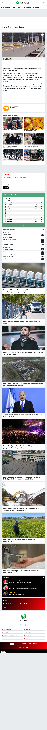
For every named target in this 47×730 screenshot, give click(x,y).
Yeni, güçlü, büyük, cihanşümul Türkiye (17, 594)
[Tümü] (43, 577)
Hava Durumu (28, 629)
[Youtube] (27, 625)
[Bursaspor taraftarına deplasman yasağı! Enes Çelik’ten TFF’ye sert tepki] (23, 338)
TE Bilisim (12, 107)
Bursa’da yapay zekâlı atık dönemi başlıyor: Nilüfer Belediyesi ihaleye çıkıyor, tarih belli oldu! (21, 478)
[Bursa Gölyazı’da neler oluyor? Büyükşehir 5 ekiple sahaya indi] (23, 306)
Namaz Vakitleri (7, 632)
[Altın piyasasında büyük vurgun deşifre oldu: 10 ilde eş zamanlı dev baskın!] (34, 122)
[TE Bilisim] (6, 108)
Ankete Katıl (7, 607)
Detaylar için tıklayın (23, 225)
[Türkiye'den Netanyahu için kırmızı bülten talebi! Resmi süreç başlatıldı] (23, 400)
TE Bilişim (26, 647)
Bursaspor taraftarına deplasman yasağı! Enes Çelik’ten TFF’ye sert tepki (23, 353)
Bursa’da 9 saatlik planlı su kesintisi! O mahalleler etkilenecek (20, 571)
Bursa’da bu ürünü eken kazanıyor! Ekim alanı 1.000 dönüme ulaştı (21, 540)
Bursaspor (29, 7)
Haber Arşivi (28, 638)
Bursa (2, 7)
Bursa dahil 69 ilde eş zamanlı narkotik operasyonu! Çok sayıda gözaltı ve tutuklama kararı (11, 146)
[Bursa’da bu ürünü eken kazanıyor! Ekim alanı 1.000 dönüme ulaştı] (23, 525)
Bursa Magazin (36, 7)
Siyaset (18, 7)
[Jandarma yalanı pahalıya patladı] (13, 122)
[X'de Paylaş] (6, 59)
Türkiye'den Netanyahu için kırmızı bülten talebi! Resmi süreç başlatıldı (23, 415)
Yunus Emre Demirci (14, 586)
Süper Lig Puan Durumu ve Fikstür (10, 635)
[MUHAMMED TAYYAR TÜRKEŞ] (5, 581)
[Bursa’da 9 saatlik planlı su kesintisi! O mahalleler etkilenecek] (23, 556)
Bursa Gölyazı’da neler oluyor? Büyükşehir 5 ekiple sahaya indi (21, 322)
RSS (12, 643)
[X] (22, 625)
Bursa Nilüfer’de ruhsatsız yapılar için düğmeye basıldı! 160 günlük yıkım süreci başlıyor (23, 509)
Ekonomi (13, 7)
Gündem (7, 7)
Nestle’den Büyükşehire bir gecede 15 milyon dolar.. (21, 582)
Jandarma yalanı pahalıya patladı (10, 129)
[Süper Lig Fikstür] (43, 229)
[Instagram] (25, 625)
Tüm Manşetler (28, 635)
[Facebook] (20, 625)
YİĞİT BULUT (12, 592)
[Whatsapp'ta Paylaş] (8, 59)
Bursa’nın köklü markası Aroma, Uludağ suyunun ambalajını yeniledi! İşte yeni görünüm (20, 291)
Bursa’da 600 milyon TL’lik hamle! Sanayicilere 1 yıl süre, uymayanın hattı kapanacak (23, 384)
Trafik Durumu (28, 632)
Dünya (23, 7)
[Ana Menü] (2, 2)
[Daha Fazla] (10, 59)
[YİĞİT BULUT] (5, 593)
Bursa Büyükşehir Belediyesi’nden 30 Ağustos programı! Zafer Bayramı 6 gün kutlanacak (19, 447)
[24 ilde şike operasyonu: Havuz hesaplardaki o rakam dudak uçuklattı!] (13, 155)
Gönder (6, 187)
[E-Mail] (11, 110)
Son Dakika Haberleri (8, 638)
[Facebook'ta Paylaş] (3, 59)
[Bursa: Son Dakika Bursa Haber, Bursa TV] (22, 3)
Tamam (3, 651)
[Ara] (44, 3)
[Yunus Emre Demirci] (5, 587)
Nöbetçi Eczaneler (7, 629)
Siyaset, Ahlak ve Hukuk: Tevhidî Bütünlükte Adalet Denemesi (23, 588)
